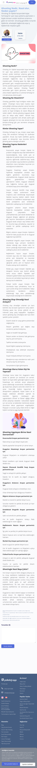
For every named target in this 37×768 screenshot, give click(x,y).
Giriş (32, 2)
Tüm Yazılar (7, 39)
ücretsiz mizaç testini (27, 580)
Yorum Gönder (7, 646)
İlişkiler (20, 33)
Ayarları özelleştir (27, 764)
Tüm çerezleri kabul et (11, 764)
